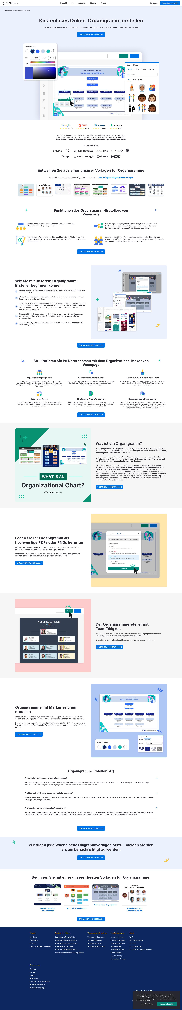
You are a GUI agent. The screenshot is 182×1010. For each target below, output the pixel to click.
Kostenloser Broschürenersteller (66, 943)
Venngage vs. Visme (94, 943)
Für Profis (132, 943)
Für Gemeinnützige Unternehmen (140, 949)
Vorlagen (81, 3)
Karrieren (33, 972)
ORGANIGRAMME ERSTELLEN (91, 35)
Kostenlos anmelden (170, 3)
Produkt (63, 3)
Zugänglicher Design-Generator (41, 946)
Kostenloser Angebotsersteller (65, 949)
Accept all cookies (167, 1004)
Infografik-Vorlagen (117, 937)
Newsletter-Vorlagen (118, 949)
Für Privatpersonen (136, 940)
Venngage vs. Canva (94, 940)
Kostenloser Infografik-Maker (65, 937)
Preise (103, 3)
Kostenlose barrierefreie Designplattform (69, 953)
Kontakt (32, 975)
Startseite (7, 11)
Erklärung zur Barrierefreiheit (40, 981)
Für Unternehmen (135, 946)
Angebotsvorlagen (117, 956)
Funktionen (33, 937)
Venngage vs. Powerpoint (96, 937)
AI (72, 3)
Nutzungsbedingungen (37, 988)
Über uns (33, 969)
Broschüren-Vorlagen (118, 943)
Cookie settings (147, 1004)
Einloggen (154, 3)
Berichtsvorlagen (116, 953)
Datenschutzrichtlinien (37, 985)
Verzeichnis (34, 940)
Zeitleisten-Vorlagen (118, 940)
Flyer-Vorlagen (116, 946)
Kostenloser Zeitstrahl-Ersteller (66, 940)
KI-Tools (32, 943)
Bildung (93, 3)
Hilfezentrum (34, 978)
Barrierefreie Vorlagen (118, 959)
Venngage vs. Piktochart (96, 946)
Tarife (131, 937)
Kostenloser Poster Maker (64, 946)
